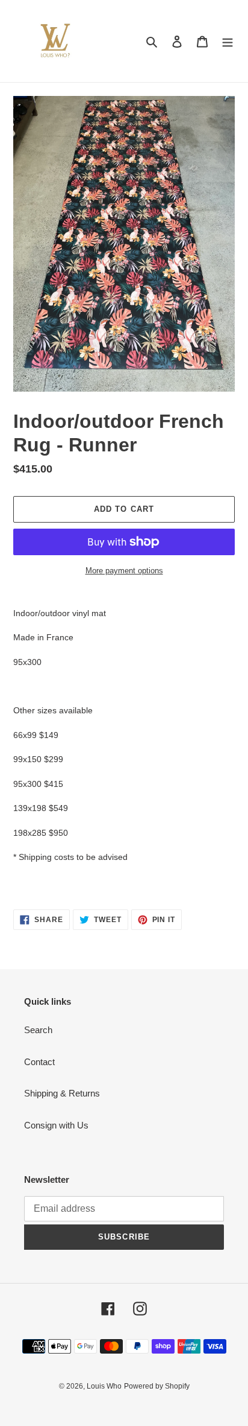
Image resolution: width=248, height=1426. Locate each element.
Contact (39, 1062)
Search (38, 1030)
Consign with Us (56, 1125)
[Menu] (227, 41)
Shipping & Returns (62, 1093)
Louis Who (104, 1386)
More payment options (124, 570)
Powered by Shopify (157, 1386)
